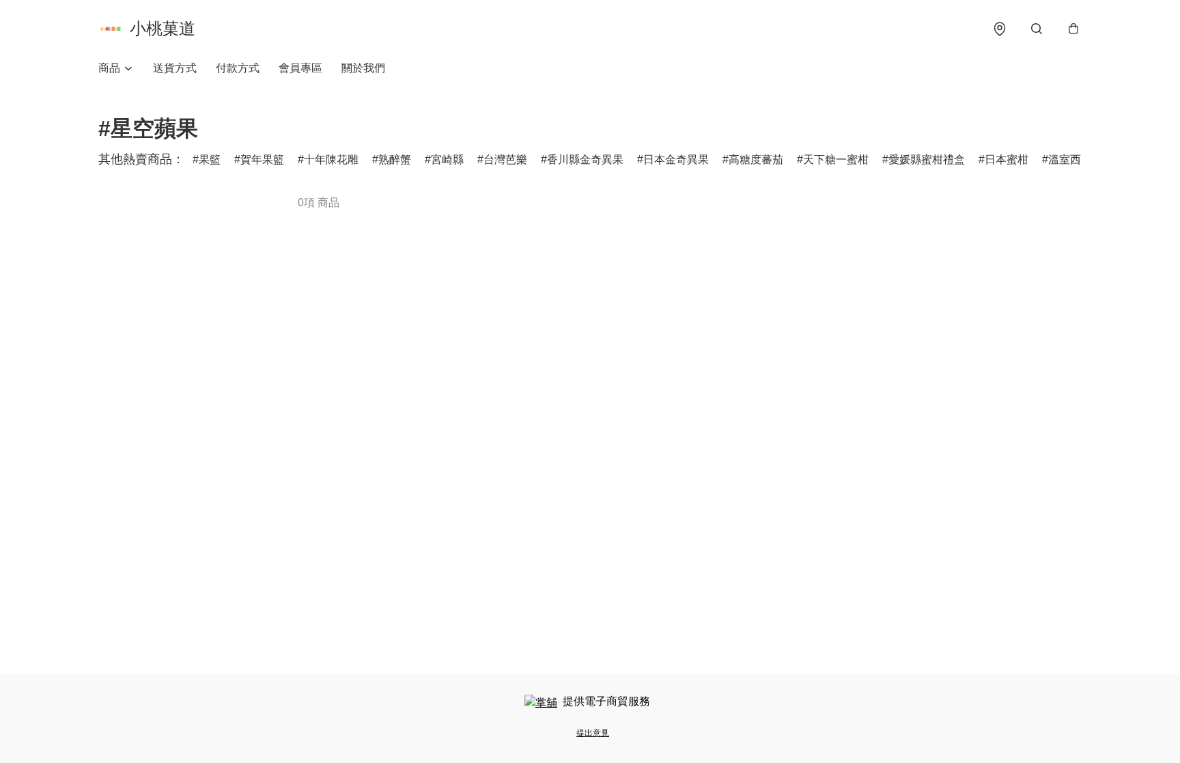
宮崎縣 (447, 159)
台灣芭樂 (505, 159)
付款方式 (237, 68)
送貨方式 (175, 68)
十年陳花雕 (331, 159)
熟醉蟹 (394, 159)
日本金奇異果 (676, 159)
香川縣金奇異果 (585, 159)
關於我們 (363, 68)
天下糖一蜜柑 (836, 159)
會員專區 (300, 68)
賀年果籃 (262, 159)
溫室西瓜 (1070, 159)
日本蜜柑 (1006, 159)
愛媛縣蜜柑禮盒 (926, 159)
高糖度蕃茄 (756, 159)
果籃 (210, 159)
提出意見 (592, 733)
